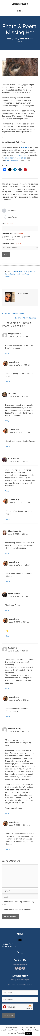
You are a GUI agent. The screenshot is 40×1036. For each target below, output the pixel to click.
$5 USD (7, 237)
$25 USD (27, 237)
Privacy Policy (7, 944)
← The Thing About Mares (13, 314)
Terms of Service (9, 946)
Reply (7, 353)
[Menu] (20, 940)
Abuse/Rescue (19, 271)
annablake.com (20, 155)
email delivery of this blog (15, 158)
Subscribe (8, 1015)
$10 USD (17, 237)
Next (6, 254)
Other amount (9, 239)
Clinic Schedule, (11, 160)
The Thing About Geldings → (26, 318)
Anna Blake (20, 4)
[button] (16, 968)
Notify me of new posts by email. (17, 910)
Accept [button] (28, 1033)
